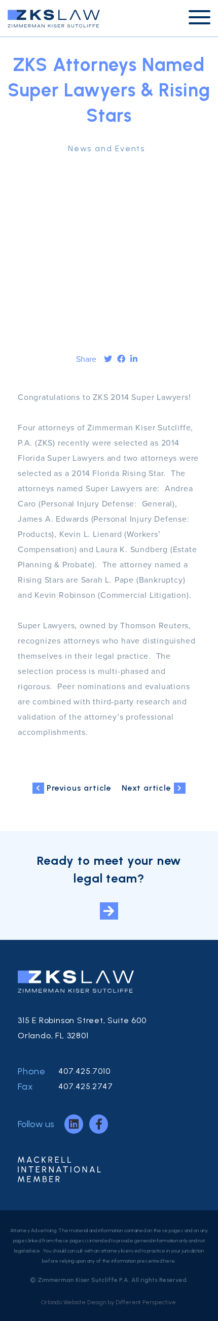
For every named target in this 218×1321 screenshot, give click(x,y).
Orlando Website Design (73, 1302)
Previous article (79, 788)
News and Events (106, 148)
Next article (146, 788)
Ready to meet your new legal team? (109, 869)
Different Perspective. (146, 1302)
